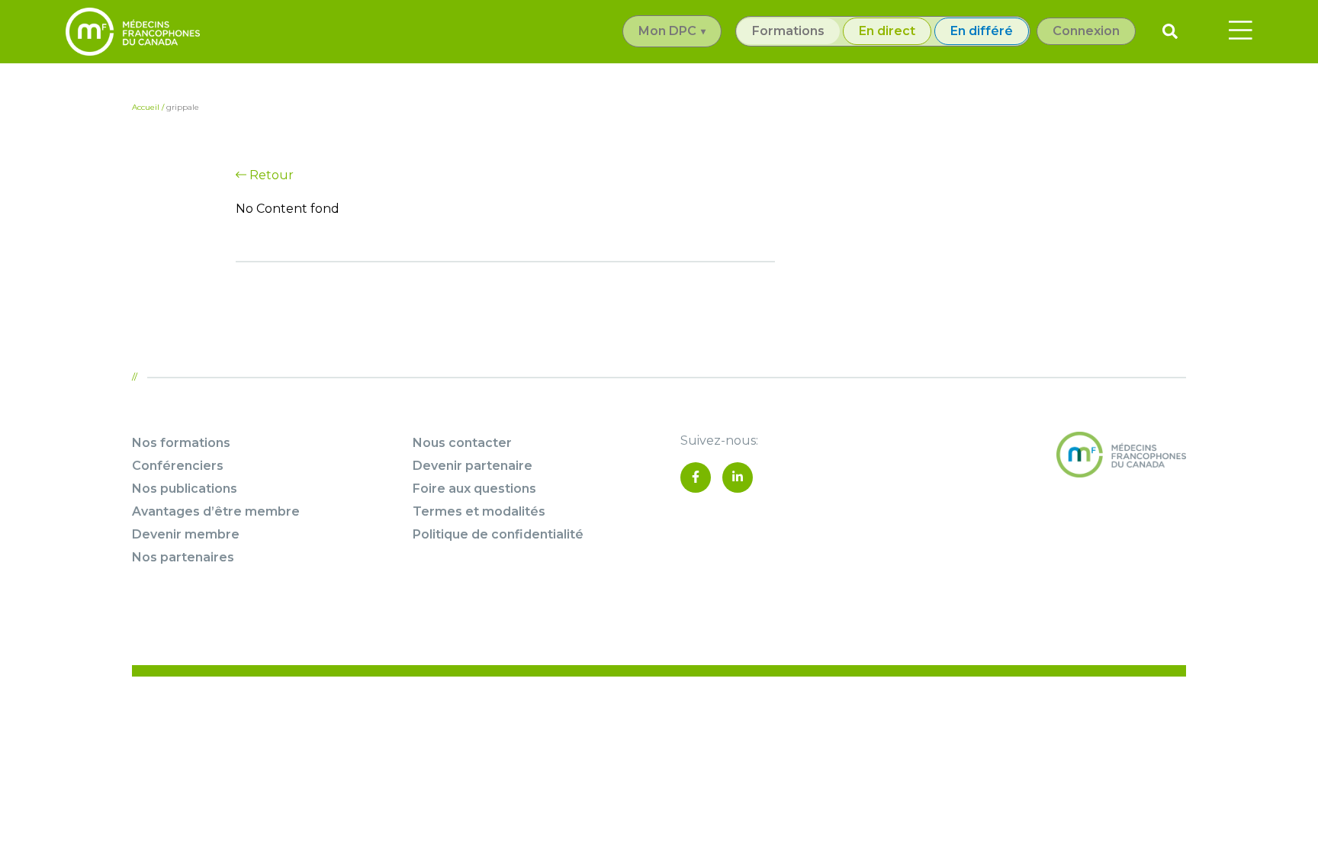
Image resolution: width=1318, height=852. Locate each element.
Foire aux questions (474, 488)
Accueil (145, 107)
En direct (887, 31)
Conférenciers (177, 465)
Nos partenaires (183, 557)
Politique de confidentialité (498, 534)
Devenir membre (185, 534)
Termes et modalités (479, 511)
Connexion (1086, 31)
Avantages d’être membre (216, 511)
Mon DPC (667, 31)
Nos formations (181, 443)
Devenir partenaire (472, 465)
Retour (270, 175)
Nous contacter (462, 443)
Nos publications (184, 488)
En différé (981, 31)
